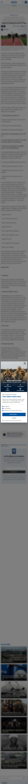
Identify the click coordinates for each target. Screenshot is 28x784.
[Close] (25, 363)
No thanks (14, 417)
